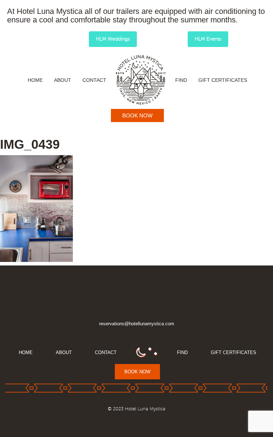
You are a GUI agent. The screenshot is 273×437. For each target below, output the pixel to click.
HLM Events (208, 39)
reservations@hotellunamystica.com (136, 323)
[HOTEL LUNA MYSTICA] (141, 79)
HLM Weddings (113, 39)
